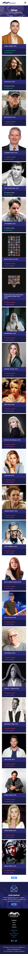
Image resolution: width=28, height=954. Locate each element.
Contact (14, 927)
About (14, 925)
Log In (14, 937)
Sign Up (14, 904)
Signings (14, 920)
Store (14, 922)
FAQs (14, 932)
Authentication (14, 930)
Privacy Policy (14, 935)
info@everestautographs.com (14, 949)
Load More (14, 877)
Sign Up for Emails (14, 933)
